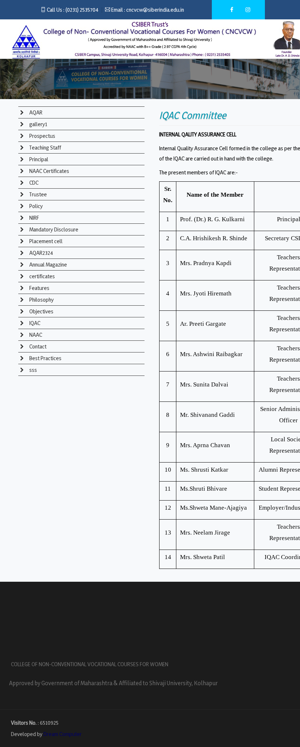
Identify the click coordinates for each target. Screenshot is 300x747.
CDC (33, 182)
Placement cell (45, 241)
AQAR (35, 112)
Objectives (40, 311)
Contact (37, 346)
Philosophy (41, 299)
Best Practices (44, 358)
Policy (35, 206)
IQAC (34, 323)
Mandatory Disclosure (53, 229)
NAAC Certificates (48, 170)
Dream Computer (63, 734)
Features (38, 287)
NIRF (33, 217)
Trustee (37, 194)
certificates (41, 276)
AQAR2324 (40, 252)
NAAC (35, 334)
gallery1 (37, 124)
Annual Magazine (47, 264)
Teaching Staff (44, 147)
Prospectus (41, 135)
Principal (38, 159)
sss (32, 369)
